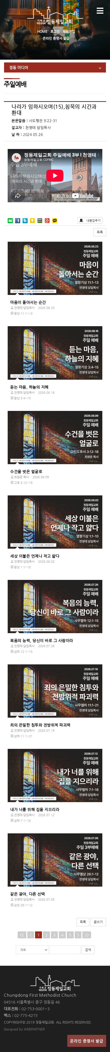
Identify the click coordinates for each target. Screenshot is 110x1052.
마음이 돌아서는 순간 (28, 302)
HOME (42, 31)
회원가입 (69, 31)
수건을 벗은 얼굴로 (26, 471)
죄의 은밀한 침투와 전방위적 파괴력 (40, 725)
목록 (100, 232)
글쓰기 (98, 922)
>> (87, 935)
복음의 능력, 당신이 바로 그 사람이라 (41, 640)
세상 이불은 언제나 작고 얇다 (34, 556)
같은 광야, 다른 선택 (27, 894)
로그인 (55, 31)
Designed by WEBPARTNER (24, 1029)
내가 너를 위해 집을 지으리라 (34, 809)
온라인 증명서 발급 (56, 38)
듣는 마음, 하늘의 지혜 (29, 387)
